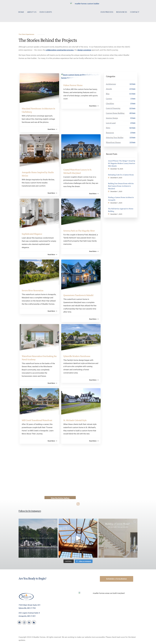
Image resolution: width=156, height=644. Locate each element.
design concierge (84, 50)
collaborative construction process (60, 50)
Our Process (53, 605)
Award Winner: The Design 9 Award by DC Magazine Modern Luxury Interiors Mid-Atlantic (121, 163)
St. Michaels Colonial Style (75, 420)
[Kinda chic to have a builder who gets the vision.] (38, 538)
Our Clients (53, 602)
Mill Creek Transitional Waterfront (37, 420)
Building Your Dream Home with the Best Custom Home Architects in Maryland (121, 186)
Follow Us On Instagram (30, 511)
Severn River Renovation (32, 290)
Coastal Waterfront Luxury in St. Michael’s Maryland (77, 171)
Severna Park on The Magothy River (79, 230)
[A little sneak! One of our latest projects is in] (78, 538)
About (51, 600)
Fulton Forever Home (72, 85)
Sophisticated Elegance (32, 234)
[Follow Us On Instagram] (78, 504)
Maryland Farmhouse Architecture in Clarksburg (38, 110)
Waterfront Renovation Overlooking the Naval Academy (39, 358)
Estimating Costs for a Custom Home (121, 175)
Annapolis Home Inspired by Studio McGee (38, 174)
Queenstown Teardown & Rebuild (78, 295)
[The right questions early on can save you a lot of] (117, 538)
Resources (52, 608)
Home (51, 597)
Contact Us (53, 611)
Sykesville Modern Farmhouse (76, 356)
